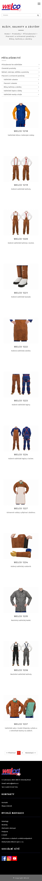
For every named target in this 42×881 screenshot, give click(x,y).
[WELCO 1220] (21, 223)
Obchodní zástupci (9, 828)
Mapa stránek (7, 806)
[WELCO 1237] (21, 708)
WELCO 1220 (21, 239)
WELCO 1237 (21, 724)
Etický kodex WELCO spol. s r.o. (13, 842)
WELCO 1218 (21, 131)
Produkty (16, 34)
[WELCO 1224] (21, 438)
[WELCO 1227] (21, 492)
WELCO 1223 (21, 400)
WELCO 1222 (21, 346)
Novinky (5, 825)
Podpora (5, 832)
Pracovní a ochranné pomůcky (20, 36)
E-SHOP (4, 835)
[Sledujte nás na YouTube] (14, 858)
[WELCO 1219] (21, 169)
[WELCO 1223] (21, 384)
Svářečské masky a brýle (13, 94)
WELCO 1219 (21, 185)
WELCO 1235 (21, 616)
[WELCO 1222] (21, 330)
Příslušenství (29, 34)
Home (7, 34)
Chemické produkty (9, 68)
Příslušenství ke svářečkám (12, 65)
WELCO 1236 (21, 670)
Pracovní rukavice (10, 83)
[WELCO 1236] (21, 654)
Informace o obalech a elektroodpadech (17, 838)
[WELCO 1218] (21, 115)
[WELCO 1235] (21, 600)
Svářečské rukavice (11, 79)
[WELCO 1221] (21, 277)
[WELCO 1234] (21, 546)
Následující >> (30, 753)
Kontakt (5, 803)
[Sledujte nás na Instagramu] (9, 858)
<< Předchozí (11, 753)
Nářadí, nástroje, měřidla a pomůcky (15, 72)
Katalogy (5, 821)
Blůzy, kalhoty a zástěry (21, 27)
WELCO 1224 (21, 454)
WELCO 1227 (21, 508)
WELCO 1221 (21, 293)
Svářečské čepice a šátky (13, 91)
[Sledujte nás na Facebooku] (4, 858)
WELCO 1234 (21, 562)
